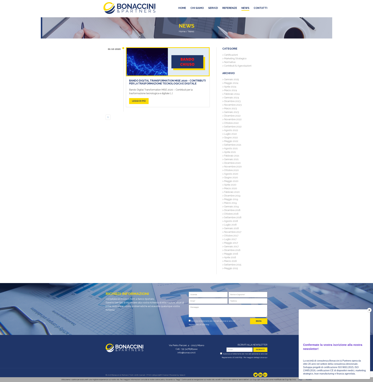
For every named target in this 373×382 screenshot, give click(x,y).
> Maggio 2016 (230, 253)
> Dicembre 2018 (231, 210)
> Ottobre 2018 (230, 213)
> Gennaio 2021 (230, 159)
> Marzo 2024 (229, 90)
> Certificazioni (230, 54)
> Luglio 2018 (229, 224)
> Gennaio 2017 (230, 246)
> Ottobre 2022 (230, 123)
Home (182, 31)
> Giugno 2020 (230, 177)
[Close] (369, 310)
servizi (213, 7)
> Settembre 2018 (231, 217)
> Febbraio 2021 (230, 155)
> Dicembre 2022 (231, 115)
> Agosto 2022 (230, 130)
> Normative (228, 62)
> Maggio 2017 (230, 242)
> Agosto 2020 (230, 173)
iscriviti (260, 349)
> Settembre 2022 (232, 126)
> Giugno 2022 (230, 137)
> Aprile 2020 (229, 184)
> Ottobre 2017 (230, 235)
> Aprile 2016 (229, 257)
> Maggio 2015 (230, 268)
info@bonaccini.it (186, 352)
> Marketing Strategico (234, 58)
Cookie (165, 375)
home (182, 7)
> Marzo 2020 (229, 188)
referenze (229, 7)
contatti (260, 7)
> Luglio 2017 (229, 239)
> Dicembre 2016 (231, 250)
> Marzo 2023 (229, 108)
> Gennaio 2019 (230, 206)
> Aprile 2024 (229, 86)
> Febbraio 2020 (231, 192)
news (245, 7)
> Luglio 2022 (229, 134)
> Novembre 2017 (231, 232)
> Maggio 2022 (230, 141)
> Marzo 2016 (229, 261)
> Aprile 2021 (229, 152)
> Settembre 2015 (231, 264)
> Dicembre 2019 (231, 195)
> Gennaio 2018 (230, 228)
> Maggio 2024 (230, 83)
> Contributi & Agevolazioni (236, 65)
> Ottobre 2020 (230, 170)
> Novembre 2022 (232, 119)
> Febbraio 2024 (231, 94)
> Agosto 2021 (230, 148)
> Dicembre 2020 (231, 163)
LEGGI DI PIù (139, 101)
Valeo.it (182, 375)
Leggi (300, 380)
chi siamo (197, 7)
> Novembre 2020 (232, 166)
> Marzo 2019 (229, 203)
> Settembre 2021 (231, 144)
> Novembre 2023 (232, 104)
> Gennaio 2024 (230, 97)
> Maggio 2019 (230, 199)
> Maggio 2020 (230, 181)
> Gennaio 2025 (230, 79)
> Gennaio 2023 (230, 112)
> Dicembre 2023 (231, 101)
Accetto (309, 380)
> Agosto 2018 (230, 221)
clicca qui (263, 357)
